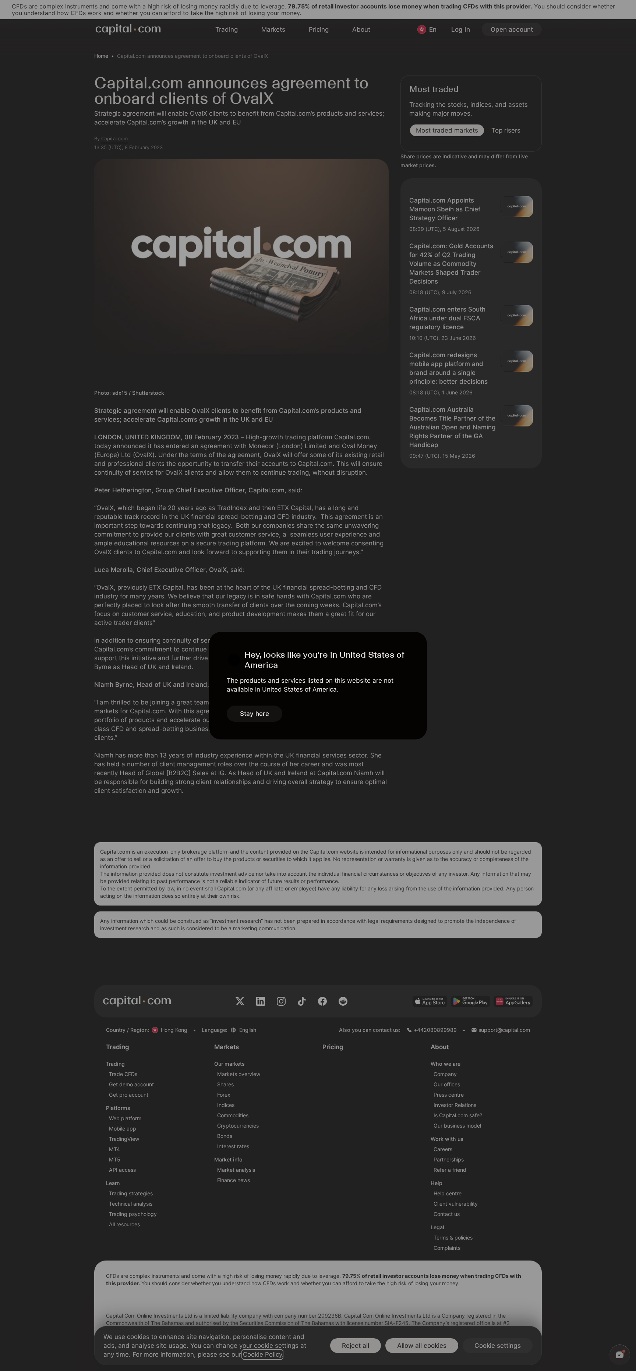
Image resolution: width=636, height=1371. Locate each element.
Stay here (254, 713)
